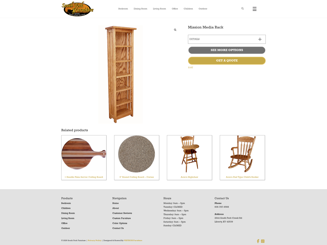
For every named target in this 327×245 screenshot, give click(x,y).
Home (115, 203)
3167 (190, 68)
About (115, 208)
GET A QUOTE (227, 60)
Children (188, 9)
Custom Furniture (121, 218)
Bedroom (123, 9)
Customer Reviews (122, 213)
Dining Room (140, 9)
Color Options (119, 223)
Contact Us (118, 228)
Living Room (159, 9)
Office (175, 9)
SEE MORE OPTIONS (227, 50)
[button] (175, 30)
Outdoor (203, 9)
